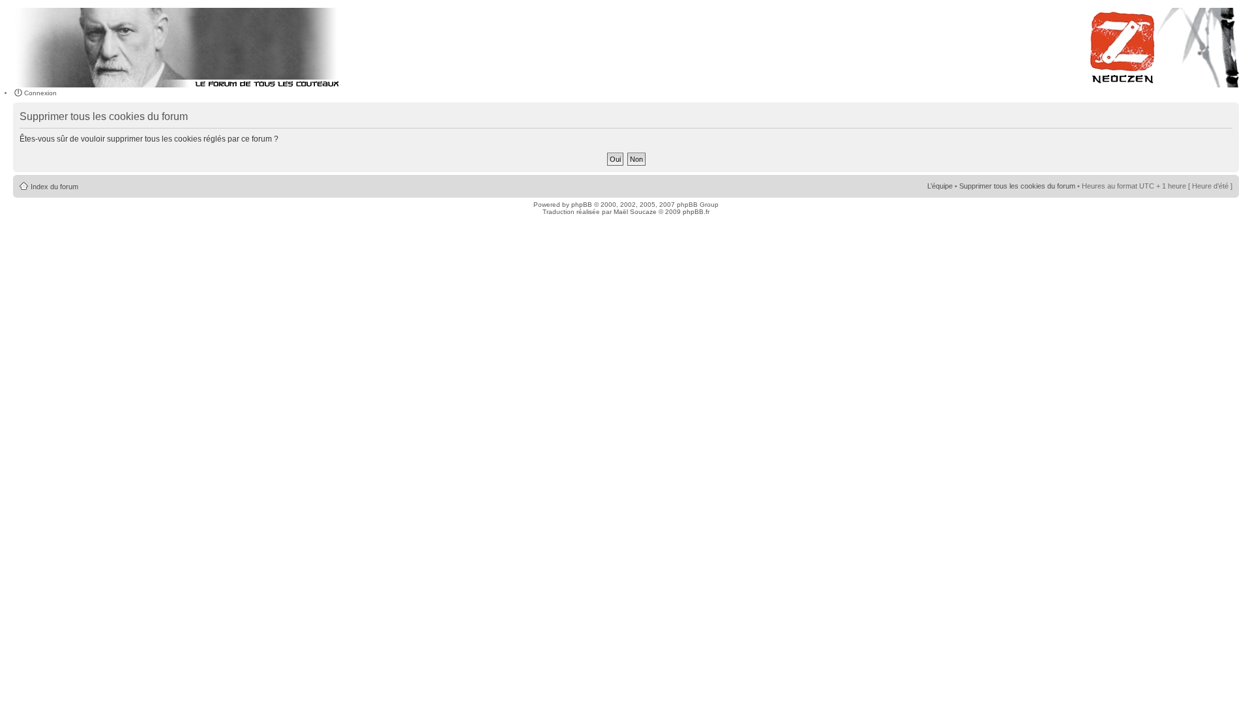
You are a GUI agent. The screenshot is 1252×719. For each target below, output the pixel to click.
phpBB (581, 204)
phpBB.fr (696, 211)
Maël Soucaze (635, 211)
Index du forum (54, 187)
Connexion (40, 93)
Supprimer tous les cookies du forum (1017, 186)
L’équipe (940, 186)
